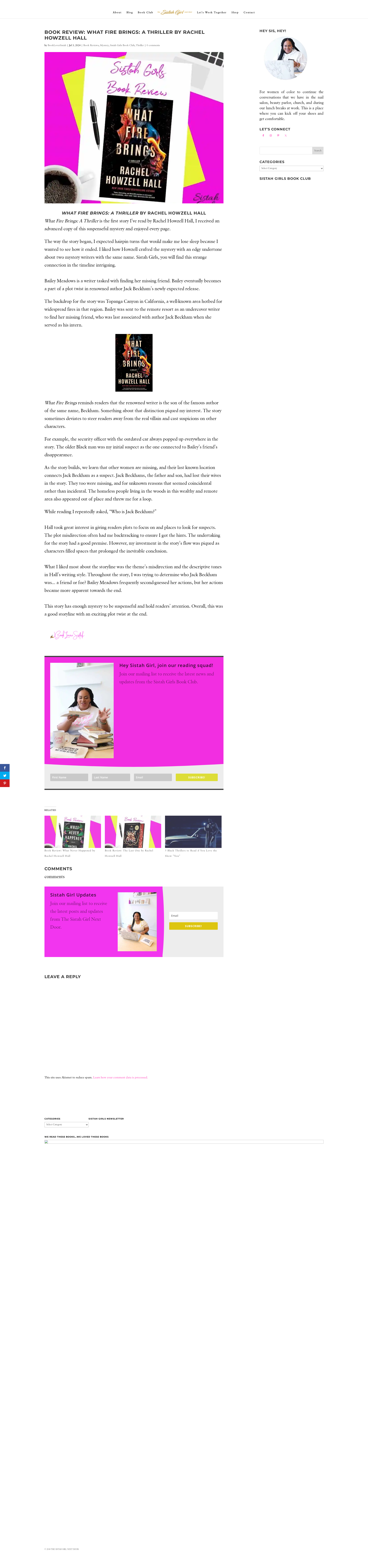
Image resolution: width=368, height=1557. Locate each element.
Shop (235, 12)
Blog (130, 12)
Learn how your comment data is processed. (120, 1078)
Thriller (140, 45)
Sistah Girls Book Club (122, 45)
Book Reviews (91, 45)
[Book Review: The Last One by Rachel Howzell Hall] (133, 832)
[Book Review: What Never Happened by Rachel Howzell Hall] (72, 832)
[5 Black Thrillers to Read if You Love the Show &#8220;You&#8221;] (193, 832)
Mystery (104, 45)
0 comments (153, 45)
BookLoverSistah (57, 45)
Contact (249, 12)
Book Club (145, 12)
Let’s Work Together (212, 12)
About (117, 12)
